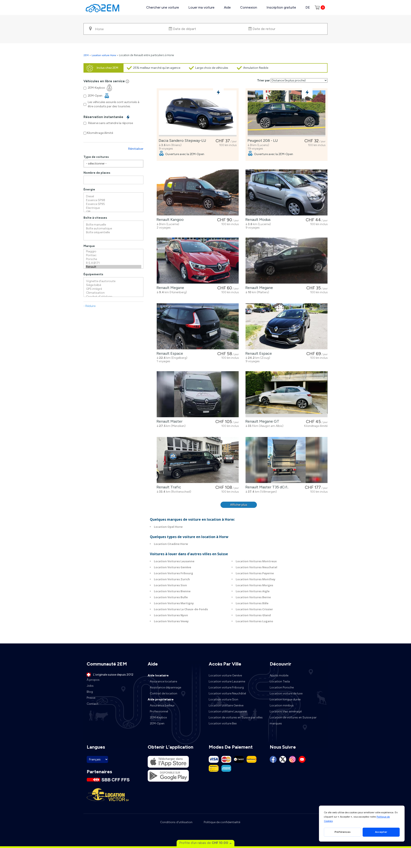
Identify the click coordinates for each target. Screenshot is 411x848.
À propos (93, 680)
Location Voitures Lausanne (174, 561)
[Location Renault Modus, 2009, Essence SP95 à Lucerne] (287, 192)
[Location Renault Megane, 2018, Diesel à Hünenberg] (198, 261)
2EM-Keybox (158, 717)
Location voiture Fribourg (226, 687)
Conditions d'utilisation (176, 822)
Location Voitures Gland (253, 615)
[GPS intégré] (113, 289)
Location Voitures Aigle (253, 591)
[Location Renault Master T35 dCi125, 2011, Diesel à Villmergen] (287, 460)
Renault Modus (257, 219)
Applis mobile (279, 675)
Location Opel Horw (168, 527)
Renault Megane (169, 287)
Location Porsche (282, 687)
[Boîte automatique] (113, 228)
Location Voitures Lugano (254, 621)
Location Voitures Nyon (171, 615)
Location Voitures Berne (253, 597)
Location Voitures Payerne (255, 573)
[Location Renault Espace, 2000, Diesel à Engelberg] (198, 326)
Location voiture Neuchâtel (227, 693)
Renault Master (169, 421)
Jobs (90, 686)
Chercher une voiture (162, 7)
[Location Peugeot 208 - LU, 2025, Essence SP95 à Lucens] (286, 113)
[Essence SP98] (113, 200)
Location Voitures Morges (254, 585)
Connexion (248, 7)
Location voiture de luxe (286, 693)
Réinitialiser (135, 149)
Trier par (263, 80)
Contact (92, 704)
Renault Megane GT (261, 421)
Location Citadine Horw (171, 544)
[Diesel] (113, 196)
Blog (90, 692)
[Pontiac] (113, 255)
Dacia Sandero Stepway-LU (181, 140)
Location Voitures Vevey (171, 621)
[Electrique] (113, 208)
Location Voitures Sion (170, 585)
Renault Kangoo (169, 219)
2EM (86, 55)
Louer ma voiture (201, 7)
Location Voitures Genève (172, 567)
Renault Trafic (168, 487)
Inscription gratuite (281, 7)
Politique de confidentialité (222, 822)
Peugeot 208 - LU (262, 140)
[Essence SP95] (113, 204)
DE (307, 7)
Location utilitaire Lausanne (228, 711)
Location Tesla (280, 681)
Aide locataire (158, 675)
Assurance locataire (163, 681)
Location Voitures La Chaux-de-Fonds (181, 609)
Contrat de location (163, 693)
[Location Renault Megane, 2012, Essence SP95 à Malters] (287, 261)
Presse (91, 698)
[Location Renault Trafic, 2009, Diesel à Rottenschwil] (198, 460)
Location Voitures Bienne (172, 591)
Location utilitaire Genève (226, 705)
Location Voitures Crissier (254, 609)
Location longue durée (285, 699)
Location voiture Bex (223, 723)
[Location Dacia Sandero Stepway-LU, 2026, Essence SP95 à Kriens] (198, 113)
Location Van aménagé (286, 711)
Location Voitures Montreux (256, 561)
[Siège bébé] (113, 285)
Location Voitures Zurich (172, 579)
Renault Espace (169, 353)
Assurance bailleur (162, 705)
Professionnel (159, 711)
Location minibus (282, 705)
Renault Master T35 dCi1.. (266, 487)
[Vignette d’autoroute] (113, 281)
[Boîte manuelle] (113, 225)
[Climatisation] (113, 293)
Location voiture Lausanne (227, 681)
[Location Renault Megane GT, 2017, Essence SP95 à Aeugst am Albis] (287, 394)
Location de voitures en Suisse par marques (293, 720)
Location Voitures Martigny (174, 603)
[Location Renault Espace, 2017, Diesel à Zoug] (287, 326)
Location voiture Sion (223, 699)
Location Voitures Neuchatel (256, 567)
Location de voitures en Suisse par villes (236, 717)
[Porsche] (113, 259)
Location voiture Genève (225, 675)
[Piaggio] (113, 251)
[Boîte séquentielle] (113, 232)
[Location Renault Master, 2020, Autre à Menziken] (198, 394)
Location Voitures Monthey (255, 579)
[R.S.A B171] (113, 263)
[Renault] (113, 267)
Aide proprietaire (161, 699)
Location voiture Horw (104, 55)
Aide (227, 7)
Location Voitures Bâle (252, 603)
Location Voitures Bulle (171, 597)
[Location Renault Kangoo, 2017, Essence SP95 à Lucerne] (198, 192)
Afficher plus (238, 505)
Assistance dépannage (165, 687)
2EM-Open (157, 723)
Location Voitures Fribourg (173, 573)
